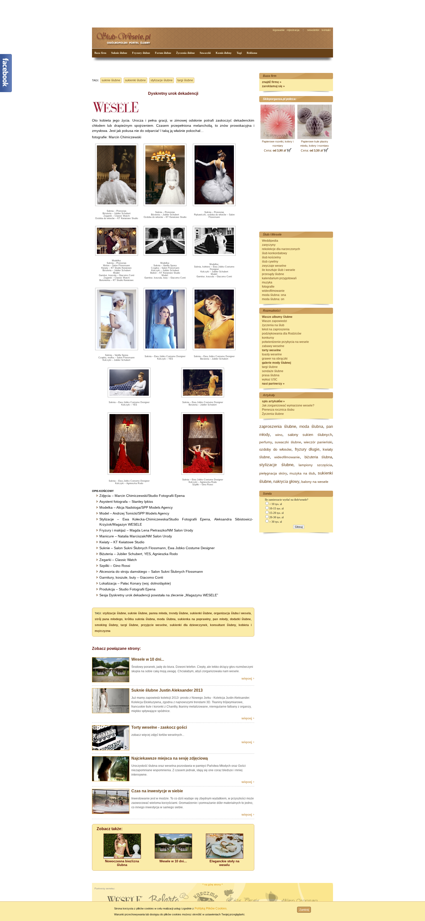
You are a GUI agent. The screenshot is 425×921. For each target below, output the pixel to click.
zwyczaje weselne (274, 265)
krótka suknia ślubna (140, 619)
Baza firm (100, 52)
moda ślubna (166, 619)
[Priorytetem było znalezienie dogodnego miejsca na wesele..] (110, 681)
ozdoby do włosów (275, 449)
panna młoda (158, 613)
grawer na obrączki (275, 358)
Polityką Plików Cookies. (211, 908)
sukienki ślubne (135, 80)
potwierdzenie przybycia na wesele (285, 342)
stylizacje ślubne (162, 80)
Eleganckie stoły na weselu (224, 863)
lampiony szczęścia (315, 465)
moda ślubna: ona (274, 295)
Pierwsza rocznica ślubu (278, 409)
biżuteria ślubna (318, 457)
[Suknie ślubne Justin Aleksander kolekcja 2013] (110, 712)
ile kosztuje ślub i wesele (278, 270)
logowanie (279, 29)
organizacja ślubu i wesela (232, 613)
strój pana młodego (108, 619)
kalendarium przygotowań (279, 278)
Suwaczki (205, 52)
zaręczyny (268, 245)
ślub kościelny (271, 257)
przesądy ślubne (273, 274)
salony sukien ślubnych (310, 435)
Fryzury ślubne (141, 52)
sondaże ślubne (272, 371)
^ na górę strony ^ (212, 884)
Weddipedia (270, 240)
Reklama (252, 52)
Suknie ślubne (119, 52)
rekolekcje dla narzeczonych (281, 249)
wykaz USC (269, 379)
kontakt (326, 29)
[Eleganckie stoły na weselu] (224, 857)
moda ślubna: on (273, 299)
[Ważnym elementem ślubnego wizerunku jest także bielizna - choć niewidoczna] (122, 857)
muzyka (267, 282)
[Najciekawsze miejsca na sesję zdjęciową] (110, 780)
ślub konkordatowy (274, 253)
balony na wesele (314, 482)
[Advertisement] (184, 13)
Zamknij (304, 909)
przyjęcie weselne (154, 625)
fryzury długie (307, 449)
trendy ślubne (178, 613)
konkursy (268, 337)
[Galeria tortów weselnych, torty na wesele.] (110, 749)
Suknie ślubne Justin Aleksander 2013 (167, 690)
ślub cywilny (270, 261)
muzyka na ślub (302, 473)
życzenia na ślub (273, 325)
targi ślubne (185, 80)
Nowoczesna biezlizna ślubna (122, 863)
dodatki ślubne (240, 619)
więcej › (248, 678)
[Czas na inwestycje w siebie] (110, 813)
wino (278, 435)
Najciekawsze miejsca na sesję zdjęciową (169, 758)
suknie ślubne (111, 80)
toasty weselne (272, 354)
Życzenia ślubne (185, 52)
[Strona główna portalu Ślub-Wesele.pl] (126, 37)
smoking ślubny (106, 625)
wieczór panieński (318, 442)
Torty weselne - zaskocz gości (159, 727)
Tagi (239, 52)
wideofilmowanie (273, 291)
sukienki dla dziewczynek (188, 625)
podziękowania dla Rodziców (281, 333)
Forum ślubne (163, 52)
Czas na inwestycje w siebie (157, 791)
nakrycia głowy (286, 481)
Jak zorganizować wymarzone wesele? (288, 405)
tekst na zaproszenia (275, 329)
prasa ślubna (270, 375)
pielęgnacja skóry (273, 473)
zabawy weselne (273, 346)
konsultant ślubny (223, 625)
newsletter (313, 29)
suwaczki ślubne (288, 442)
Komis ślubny (224, 52)
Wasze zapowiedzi (274, 321)
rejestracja (293, 29)
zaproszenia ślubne (277, 426)
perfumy (265, 442)
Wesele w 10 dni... (147, 659)
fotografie (268, 286)
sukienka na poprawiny (194, 619)
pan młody (220, 619)
